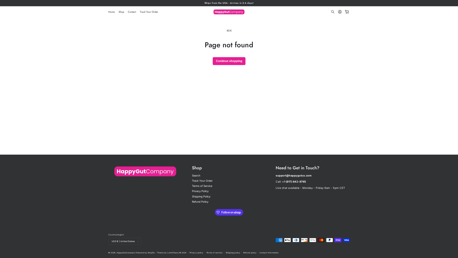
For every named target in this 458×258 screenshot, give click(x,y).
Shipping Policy (201, 196)
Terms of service (214, 253)
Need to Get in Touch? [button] (297, 168)
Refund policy (249, 253)
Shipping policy (233, 253)
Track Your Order (202, 180)
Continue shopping (229, 61)
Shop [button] (197, 168)
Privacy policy (196, 253)
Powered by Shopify (145, 253)
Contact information (269, 253)
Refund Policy (200, 201)
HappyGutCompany (126, 253)
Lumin (173, 253)
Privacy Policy (200, 191)
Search (196, 175)
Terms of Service (202, 185)
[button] (332, 12)
